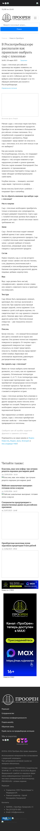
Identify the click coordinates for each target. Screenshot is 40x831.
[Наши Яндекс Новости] (4, 448)
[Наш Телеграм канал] (6, 448)
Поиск (19, 29)
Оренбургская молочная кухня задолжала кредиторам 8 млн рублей (19, 544)
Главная (4, 38)
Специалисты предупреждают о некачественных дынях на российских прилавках (19, 504)
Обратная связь (8, 726)
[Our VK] (3, 3)
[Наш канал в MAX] (8, 3)
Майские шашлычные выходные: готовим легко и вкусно (17, 486)
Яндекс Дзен (15, 441)
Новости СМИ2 (8, 590)
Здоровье (23, 60)
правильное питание (10, 88)
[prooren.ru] (20, 700)
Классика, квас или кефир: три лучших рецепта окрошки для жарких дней (19, 470)
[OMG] (22, 742)
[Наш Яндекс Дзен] (2, 448)
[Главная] (16, 17)
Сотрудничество (8, 713)
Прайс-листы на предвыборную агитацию (18, 731)
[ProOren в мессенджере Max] (20, 584)
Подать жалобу (7, 722)
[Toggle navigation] (35, 18)
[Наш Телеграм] (5, 3)
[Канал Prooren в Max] (20, 635)
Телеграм (25, 441)
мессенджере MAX (9, 443)
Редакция (5, 709)
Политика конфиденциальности (14, 718)
